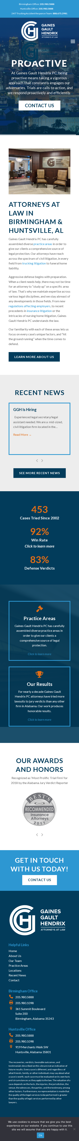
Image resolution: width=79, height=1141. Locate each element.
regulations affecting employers (29, 306)
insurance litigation (39, 311)
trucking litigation (34, 263)
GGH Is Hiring (25, 409)
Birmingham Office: (36, 4)
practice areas (42, 244)
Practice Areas (18, 965)
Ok (40, 1135)
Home (13, 951)
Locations (15, 970)
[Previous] (37, 461)
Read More (22, 434)
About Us (15, 956)
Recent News (17, 975)
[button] (73, 41)
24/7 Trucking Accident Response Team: (39, 13)
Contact (14, 980)
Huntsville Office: (36, 8)
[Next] (42, 461)
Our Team (15, 960)
